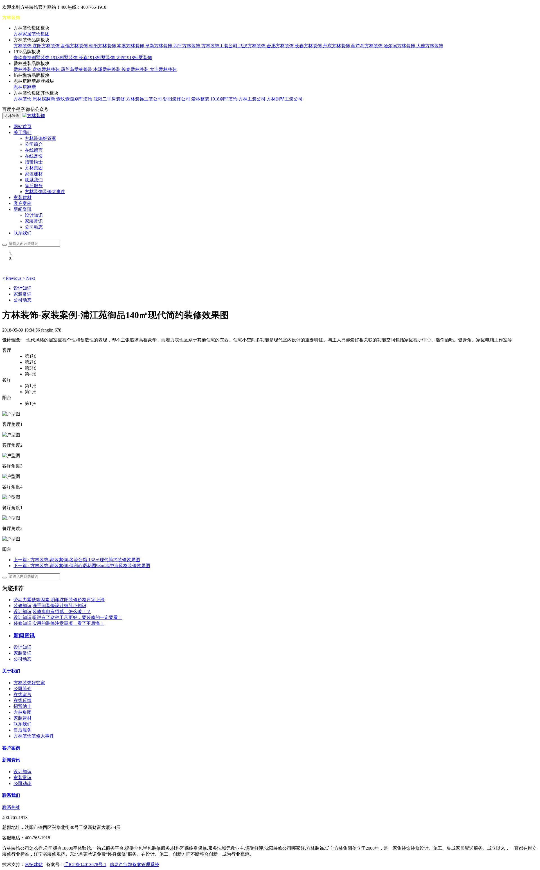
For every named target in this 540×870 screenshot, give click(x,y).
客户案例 (23, 203)
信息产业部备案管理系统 (134, 864)
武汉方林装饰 (252, 45)
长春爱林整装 (136, 69)
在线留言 (34, 150)
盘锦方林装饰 (75, 45)
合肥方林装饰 (281, 45)
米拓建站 (34, 864)
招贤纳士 (34, 162)
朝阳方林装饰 (103, 45)
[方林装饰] (33, 115)
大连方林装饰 (429, 45)
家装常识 (34, 221)
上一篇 (77, 559)
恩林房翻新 (25, 87)
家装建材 (34, 173)
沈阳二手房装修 (109, 99)
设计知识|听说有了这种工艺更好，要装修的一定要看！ (68, 617)
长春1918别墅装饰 (97, 57)
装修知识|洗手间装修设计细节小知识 (50, 605)
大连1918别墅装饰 (134, 57)
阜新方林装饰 (159, 45)
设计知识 (34, 215)
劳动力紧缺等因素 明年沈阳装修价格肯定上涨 (59, 599)
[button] (12, 278)
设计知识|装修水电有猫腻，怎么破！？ (52, 611)
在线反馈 (34, 156)
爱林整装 (23, 69)
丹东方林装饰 (337, 45)
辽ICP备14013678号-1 (85, 864)
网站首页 (23, 126)
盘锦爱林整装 (47, 69)
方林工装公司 (252, 99)
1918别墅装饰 (65, 57)
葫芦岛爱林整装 (77, 69)
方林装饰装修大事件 (45, 191)
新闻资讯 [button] (23, 209)
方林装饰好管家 (40, 138)
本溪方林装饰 (131, 45)
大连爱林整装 (163, 69)
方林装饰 (23, 45)
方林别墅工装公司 (285, 99)
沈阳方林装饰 (47, 45)
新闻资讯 (11, 759)
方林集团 (34, 167)
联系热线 (11, 807)
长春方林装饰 (309, 45)
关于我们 (11, 670)
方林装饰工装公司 (219, 45)
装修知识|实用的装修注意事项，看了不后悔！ (59, 623)
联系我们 (34, 179)
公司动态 (34, 227)
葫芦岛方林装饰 (367, 45)
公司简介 (34, 144)
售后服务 (34, 185)
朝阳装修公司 (177, 99)
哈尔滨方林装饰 (400, 45)
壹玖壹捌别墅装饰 (32, 57)
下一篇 (82, 565)
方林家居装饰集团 (32, 34)
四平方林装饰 (187, 45)
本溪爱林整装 (107, 69)
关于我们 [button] (23, 132)
